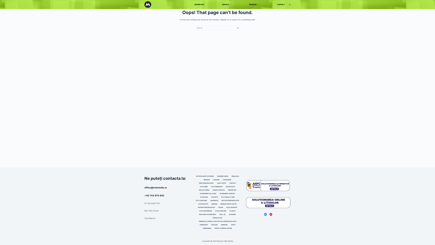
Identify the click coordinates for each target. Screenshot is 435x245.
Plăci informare (205, 211)
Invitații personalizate (230, 200)
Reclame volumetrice (207, 214)
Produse (253, 4)
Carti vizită (221, 183)
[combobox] (215, 28)
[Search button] (238, 28)
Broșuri (207, 180)
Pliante (232, 211)
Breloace (235, 176)
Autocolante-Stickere (205, 176)
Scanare (232, 214)
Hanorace (214, 200)
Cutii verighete (217, 186)
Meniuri (214, 204)
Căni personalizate (206, 183)
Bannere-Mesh (222, 176)
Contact (281, 4)
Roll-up (222, 214)
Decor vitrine (204, 190)
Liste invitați (203, 204)
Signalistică (217, 218)
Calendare (227, 180)
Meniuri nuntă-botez (229, 204)
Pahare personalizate (206, 207)
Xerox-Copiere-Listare (223, 228)
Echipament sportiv (227, 193)
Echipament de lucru (208, 193)
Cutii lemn (204, 186)
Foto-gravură (201, 200)
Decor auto (230, 186)
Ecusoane (204, 197)
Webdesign (207, 228)
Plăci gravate (231, 207)
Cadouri (216, 180)
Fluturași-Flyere (228, 197)
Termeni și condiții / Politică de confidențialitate (217, 221)
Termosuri (204, 225)
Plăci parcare (220, 211)
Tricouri (214, 225)
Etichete (214, 197)
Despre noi (199, 4)
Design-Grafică (219, 190)
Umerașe (224, 225)
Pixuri (220, 207)
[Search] (290, 4)
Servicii (225, 4)
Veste (233, 225)
